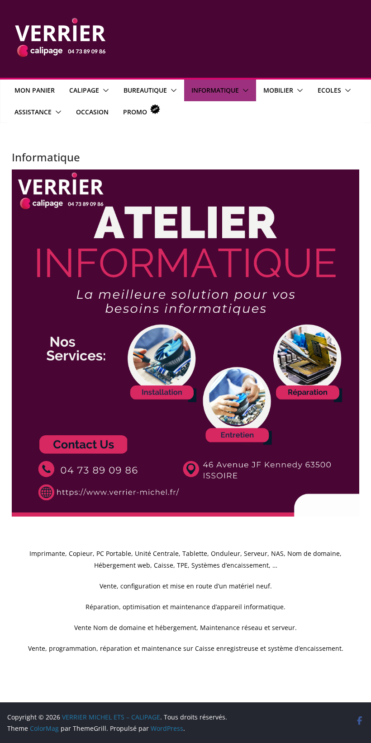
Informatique (215, 90)
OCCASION (92, 112)
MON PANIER (34, 90)
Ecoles (329, 90)
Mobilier (278, 90)
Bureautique (145, 90)
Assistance (33, 112)
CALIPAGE (84, 90)
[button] (104, 90)
